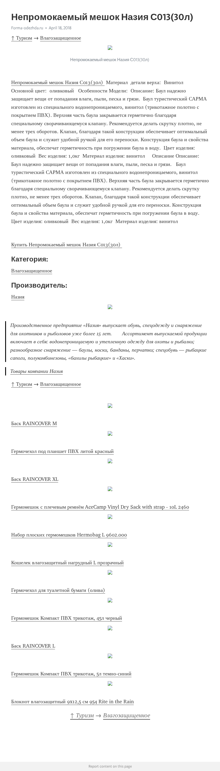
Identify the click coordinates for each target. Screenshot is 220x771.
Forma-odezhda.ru (27, 27)
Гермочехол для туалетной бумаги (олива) (58, 590)
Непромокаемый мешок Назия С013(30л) (58, 82)
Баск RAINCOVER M (34, 423)
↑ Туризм (21, 38)
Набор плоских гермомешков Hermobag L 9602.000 (69, 535)
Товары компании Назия (36, 371)
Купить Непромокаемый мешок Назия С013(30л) (66, 244)
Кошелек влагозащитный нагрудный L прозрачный (67, 562)
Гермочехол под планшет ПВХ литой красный (62, 451)
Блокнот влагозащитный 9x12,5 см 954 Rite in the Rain (72, 701)
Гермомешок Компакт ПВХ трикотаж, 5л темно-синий (71, 674)
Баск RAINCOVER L (33, 646)
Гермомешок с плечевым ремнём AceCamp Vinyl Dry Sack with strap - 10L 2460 (100, 507)
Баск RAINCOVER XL (34, 479)
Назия (17, 297)
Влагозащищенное (60, 38)
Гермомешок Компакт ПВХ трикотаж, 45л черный (66, 618)
